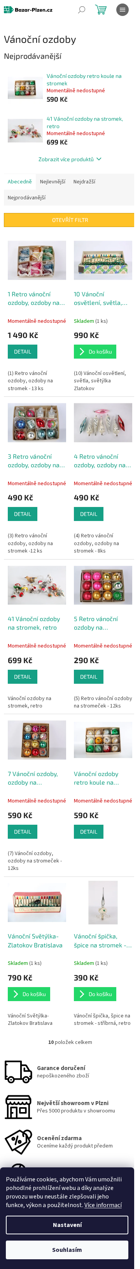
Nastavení (67, 1225)
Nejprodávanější (27, 198)
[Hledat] (81, 10)
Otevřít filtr (70, 219)
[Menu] (122, 10)
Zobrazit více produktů (66, 159)
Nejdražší (84, 182)
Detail (22, 351)
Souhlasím (67, 1250)
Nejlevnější (52, 182)
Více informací (103, 1205)
